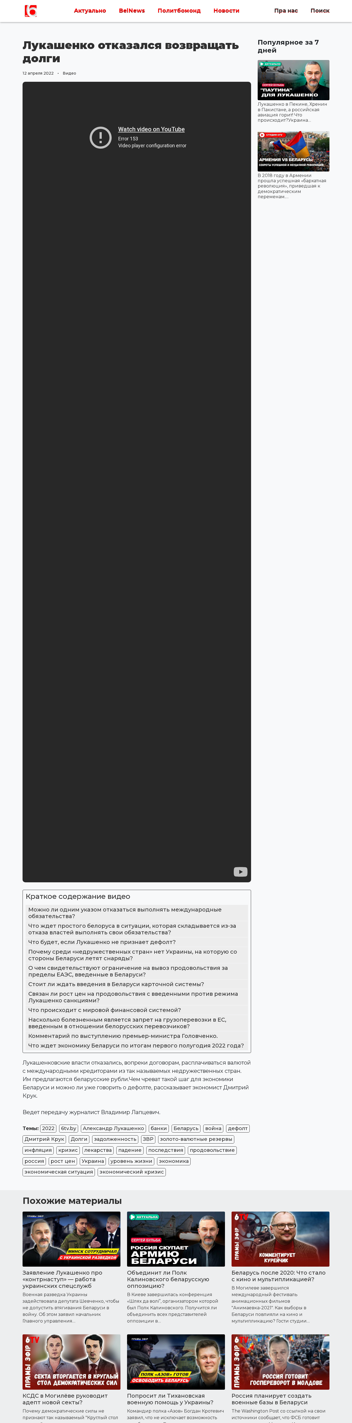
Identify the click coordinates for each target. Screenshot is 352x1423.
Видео (69, 73)
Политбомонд (179, 10)
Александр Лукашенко (113, 1128)
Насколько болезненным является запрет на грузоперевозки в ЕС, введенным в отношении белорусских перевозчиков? (127, 1023)
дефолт (238, 1128)
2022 (48, 1128)
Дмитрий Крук (44, 1139)
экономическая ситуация (58, 1172)
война (213, 1128)
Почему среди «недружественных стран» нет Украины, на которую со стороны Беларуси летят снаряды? (132, 955)
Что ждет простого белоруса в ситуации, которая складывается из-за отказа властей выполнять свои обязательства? (132, 929)
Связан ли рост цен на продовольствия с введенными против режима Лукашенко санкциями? (133, 997)
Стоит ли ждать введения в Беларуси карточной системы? (116, 984)
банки (159, 1128)
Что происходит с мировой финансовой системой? (104, 1010)
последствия (165, 1150)
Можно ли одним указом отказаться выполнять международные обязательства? (125, 912)
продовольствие (212, 1150)
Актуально (90, 10)
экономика (174, 1161)
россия (34, 1161)
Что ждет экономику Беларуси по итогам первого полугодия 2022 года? (136, 1045)
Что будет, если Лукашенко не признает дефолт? (102, 942)
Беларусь (186, 1128)
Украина (93, 1161)
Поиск (319, 10)
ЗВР (148, 1139)
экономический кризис (132, 1172)
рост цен (63, 1161)
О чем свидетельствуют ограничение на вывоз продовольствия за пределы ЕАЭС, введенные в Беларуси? (128, 971)
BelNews (132, 10)
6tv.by (68, 1128)
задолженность (115, 1139)
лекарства (98, 1150)
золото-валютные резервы (196, 1139)
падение (130, 1150)
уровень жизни (131, 1161)
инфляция (38, 1150)
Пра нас (286, 10)
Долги (79, 1139)
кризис (68, 1150)
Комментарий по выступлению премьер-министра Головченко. (123, 1036)
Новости (226, 10)
